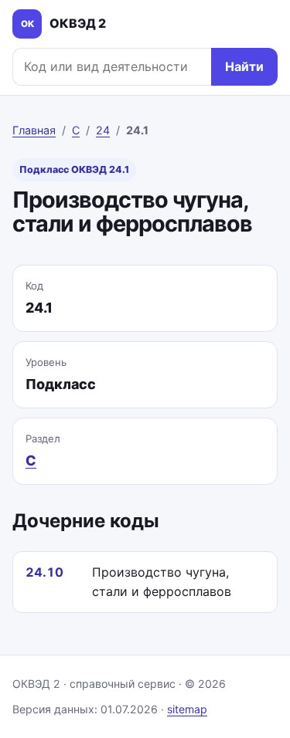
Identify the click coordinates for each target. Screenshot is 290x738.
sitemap (187, 709)
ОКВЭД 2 (64, 23)
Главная (34, 130)
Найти (244, 66)
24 (103, 130)
